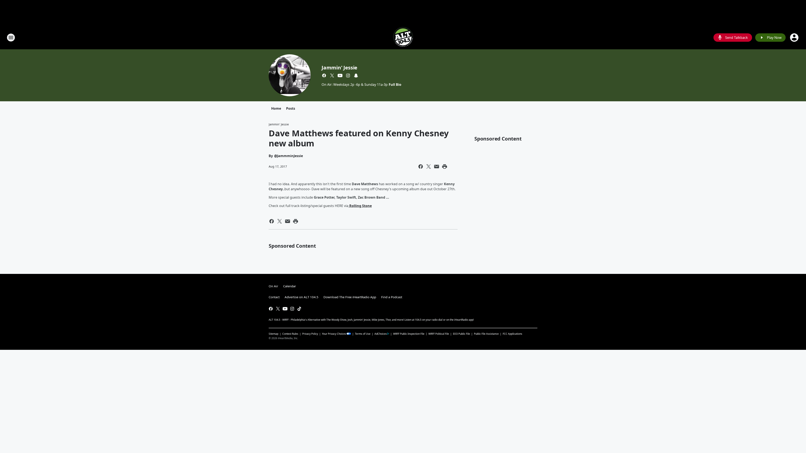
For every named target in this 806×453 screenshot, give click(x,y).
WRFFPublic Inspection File (408, 333)
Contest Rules (290, 334)
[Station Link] (403, 37)
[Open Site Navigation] (11, 37)
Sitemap (273, 334)
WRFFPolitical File (438, 334)
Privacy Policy (310, 334)
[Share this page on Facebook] (421, 166)
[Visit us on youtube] (340, 75)
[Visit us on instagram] (348, 75)
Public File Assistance (486, 334)
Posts (290, 108)
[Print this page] (444, 166)
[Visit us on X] (332, 75)
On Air (273, 286)
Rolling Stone (360, 205)
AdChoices (380, 334)
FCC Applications (512, 333)
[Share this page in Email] (437, 166)
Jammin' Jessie (339, 67)
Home (276, 108)
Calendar (289, 286)
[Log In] (794, 37)
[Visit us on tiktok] (299, 308)
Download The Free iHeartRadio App (349, 297)
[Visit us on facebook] (324, 75)
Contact (274, 297)
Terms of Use (362, 334)
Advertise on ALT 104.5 (301, 297)
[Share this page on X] (429, 166)
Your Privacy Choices (334, 334)
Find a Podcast (391, 297)
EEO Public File (461, 334)
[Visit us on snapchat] (356, 75)
